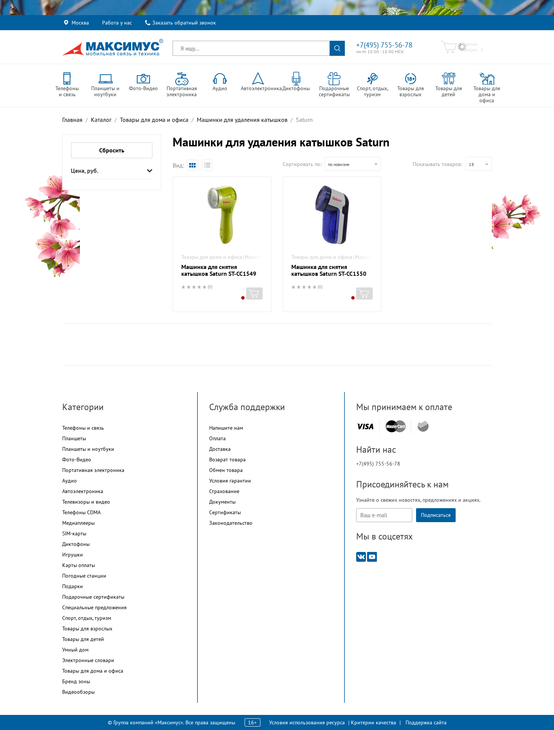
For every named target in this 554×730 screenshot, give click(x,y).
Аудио (69, 480)
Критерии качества (373, 722)
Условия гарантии (230, 480)
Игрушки (72, 554)
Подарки (72, 586)
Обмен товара (226, 470)
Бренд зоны (76, 681)
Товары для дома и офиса (211, 257)
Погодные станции (84, 575)
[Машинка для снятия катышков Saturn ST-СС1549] (222, 215)
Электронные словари (88, 660)
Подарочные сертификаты (93, 596)
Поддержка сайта (426, 722)
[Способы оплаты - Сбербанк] (423, 426)
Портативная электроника (93, 470)
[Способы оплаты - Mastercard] (396, 426)
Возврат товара (227, 459)
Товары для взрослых (87, 628)
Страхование (224, 491)
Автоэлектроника (82, 491)
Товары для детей (83, 639)
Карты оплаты (78, 565)
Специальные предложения (94, 607)
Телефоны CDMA (81, 512)
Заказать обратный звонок (184, 22)
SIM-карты (74, 533)
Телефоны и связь (83, 427)
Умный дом (75, 649)
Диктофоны (76, 544)
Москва (80, 22)
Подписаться (436, 515)
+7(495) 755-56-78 (384, 44)
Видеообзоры (78, 692)
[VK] (361, 556)
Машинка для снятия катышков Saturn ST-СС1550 (328, 270)
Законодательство (231, 522)
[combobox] (352, 164)
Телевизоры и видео (86, 501)
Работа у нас (117, 22)
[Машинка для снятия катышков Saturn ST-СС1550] (332, 215)
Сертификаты (225, 512)
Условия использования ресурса (307, 722)
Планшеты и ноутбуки (88, 449)
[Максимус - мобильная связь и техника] (112, 47)
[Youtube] (372, 556)
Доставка (220, 449)
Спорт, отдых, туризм (86, 618)
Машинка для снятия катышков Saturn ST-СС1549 (218, 270)
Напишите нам (226, 427)
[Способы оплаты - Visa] (365, 426)
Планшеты (74, 438)
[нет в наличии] (254, 293)
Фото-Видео (76, 459)
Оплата (217, 438)
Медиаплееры (78, 522)
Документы (222, 501)
